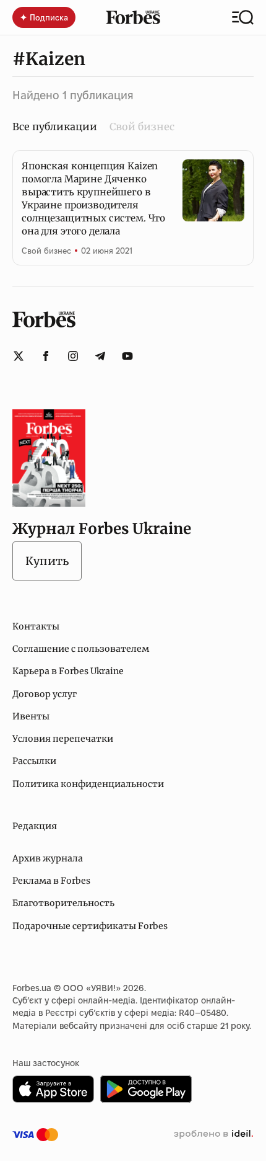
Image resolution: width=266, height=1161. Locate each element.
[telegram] (100, 356)
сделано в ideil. (213, 1134)
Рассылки (34, 761)
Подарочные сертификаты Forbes (90, 926)
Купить (47, 561)
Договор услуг (44, 694)
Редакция (34, 826)
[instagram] (73, 356)
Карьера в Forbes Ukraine (68, 671)
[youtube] (127, 356)
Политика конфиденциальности (88, 784)
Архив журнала (47, 858)
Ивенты (30, 716)
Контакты (35, 626)
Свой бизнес (141, 126)
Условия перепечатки (62, 738)
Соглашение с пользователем (80, 648)
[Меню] (243, 17)
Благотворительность (63, 903)
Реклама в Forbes (51, 880)
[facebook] (45, 356)
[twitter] (18, 356)
